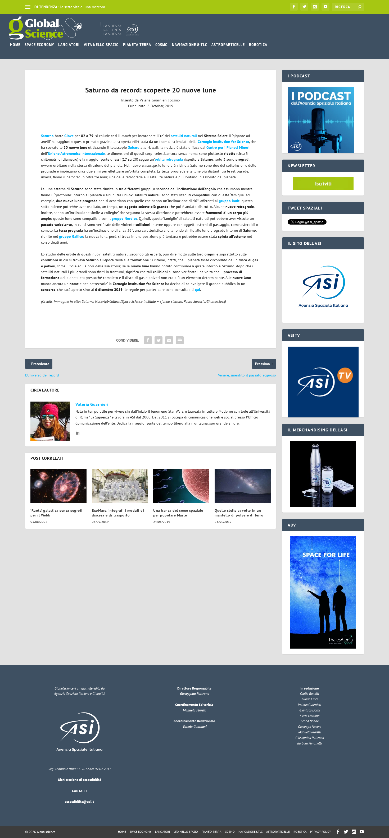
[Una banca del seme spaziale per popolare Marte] (181, 486)
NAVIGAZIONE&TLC (250, 832)
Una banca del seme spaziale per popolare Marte (178, 513)
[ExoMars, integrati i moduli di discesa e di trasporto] (120, 486)
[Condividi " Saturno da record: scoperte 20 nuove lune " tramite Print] (179, 340)
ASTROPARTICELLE (228, 45)
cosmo (175, 100)
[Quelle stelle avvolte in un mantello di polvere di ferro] (243, 486)
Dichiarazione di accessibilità (79, 780)
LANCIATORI (69, 45)
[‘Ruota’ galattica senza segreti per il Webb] (58, 486)
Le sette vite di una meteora (82, 6)
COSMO (161, 45)
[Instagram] (315, 7)
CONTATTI (79, 791)
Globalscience (46, 832)
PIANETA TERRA (137, 45)
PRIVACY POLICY (320, 832)
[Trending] (27, 7)
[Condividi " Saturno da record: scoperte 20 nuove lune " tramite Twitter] (158, 340)
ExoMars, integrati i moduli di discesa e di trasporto (118, 513)
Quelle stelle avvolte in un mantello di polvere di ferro (239, 513)
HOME (15, 45)
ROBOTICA (258, 45)
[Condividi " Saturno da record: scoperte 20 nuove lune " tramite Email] (169, 340)
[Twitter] (304, 7)
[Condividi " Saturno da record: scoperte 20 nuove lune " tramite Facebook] (148, 340)
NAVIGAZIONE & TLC (189, 45)
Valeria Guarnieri (153, 100)
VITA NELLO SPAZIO (101, 45)
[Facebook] (294, 7)
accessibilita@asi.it (79, 801)
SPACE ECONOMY (39, 45)
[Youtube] (325, 7)
